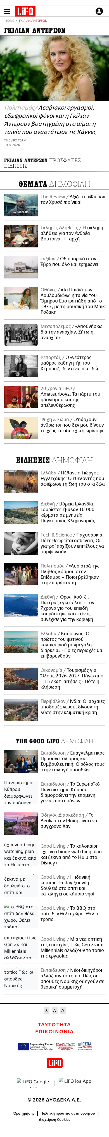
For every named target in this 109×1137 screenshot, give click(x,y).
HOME (9, 21)
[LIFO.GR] (25, 12)
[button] (7, 11)
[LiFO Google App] (33, 1083)
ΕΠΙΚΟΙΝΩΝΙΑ (54, 1032)
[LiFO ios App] (75, 1083)
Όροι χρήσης (23, 1113)
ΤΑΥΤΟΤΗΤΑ (54, 1025)
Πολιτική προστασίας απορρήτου (68, 1113)
